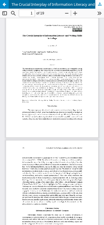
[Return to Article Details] (4, 4)
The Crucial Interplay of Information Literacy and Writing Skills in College (58, 4)
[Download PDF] (99, 4)
